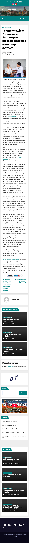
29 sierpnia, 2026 (9, 510)
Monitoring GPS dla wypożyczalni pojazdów (13, 432)
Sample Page (16, 539)
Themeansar (14, 536)
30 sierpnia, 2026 (9, 463)
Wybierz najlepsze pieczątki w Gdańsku (20, 281)
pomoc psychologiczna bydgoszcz (11, 259)
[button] (20, 18)
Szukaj (4, 388)
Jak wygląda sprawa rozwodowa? (11, 320)
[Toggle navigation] (26, 18)
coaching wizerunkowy (13, 116)
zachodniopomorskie (7, 27)
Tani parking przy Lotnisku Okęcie (13, 350)
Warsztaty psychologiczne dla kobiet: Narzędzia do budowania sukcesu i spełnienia (8, 284)
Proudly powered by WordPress (9, 534)
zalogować (10, 366)
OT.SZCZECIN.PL (8, 9)
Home (11, 539)
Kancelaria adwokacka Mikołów (12, 335)
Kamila (10, 52)
